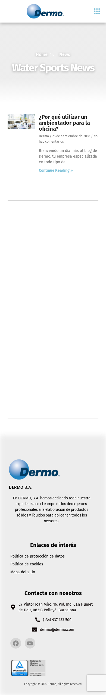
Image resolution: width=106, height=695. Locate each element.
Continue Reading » (56, 170)
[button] (96, 11)
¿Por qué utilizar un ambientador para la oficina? (64, 123)
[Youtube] (30, 643)
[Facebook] (15, 643)
